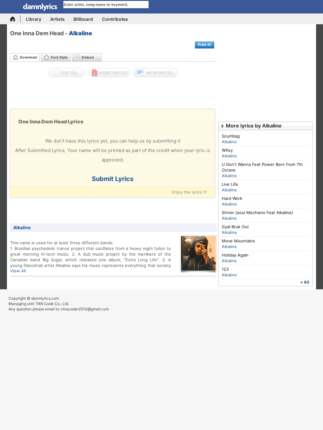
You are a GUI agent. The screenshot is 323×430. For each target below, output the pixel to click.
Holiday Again (235, 254)
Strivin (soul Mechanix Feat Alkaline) (257, 212)
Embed (88, 57)
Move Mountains (238, 240)
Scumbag (231, 136)
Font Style (59, 57)
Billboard (83, 19)
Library (33, 19)
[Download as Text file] (66, 72)
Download (28, 57)
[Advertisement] (113, 94)
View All (18, 270)
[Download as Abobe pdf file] (109, 72)
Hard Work (232, 198)
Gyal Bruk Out (235, 226)
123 (225, 269)
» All (304, 282)
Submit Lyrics (112, 179)
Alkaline (80, 33)
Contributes (115, 19)
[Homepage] (15, 19)
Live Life (230, 184)
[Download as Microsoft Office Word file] (155, 72)
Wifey (227, 150)
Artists (57, 19)
